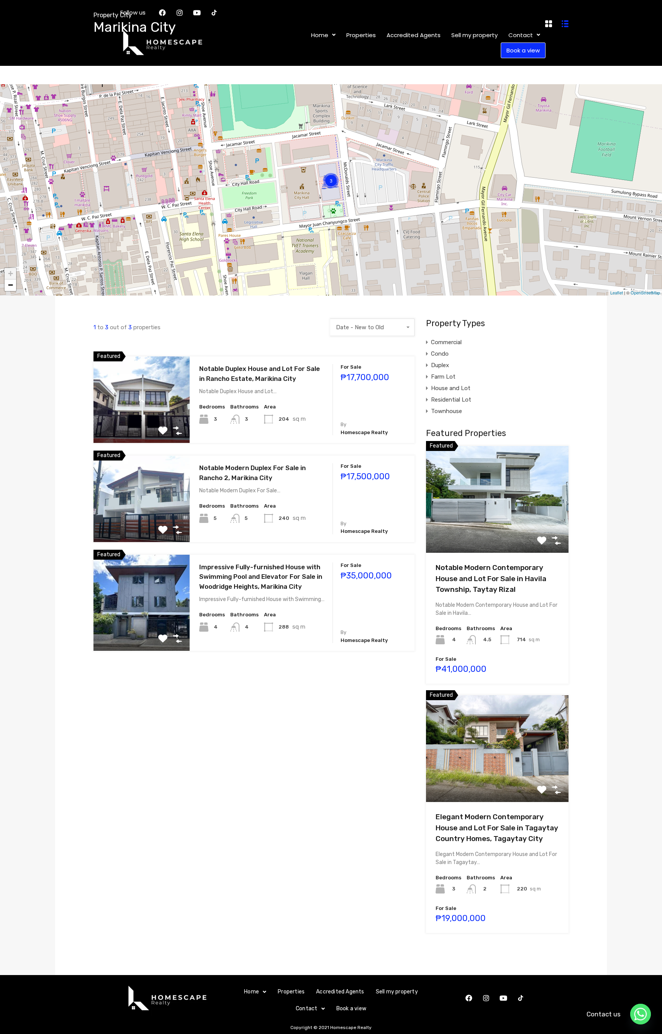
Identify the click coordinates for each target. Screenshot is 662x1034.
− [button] (10, 285)
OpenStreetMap (645, 292)
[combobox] (372, 327)
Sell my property (397, 991)
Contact (306, 1008)
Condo (440, 353)
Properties (291, 991)
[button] (255, 991)
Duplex (440, 365)
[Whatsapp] (640, 1014)
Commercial (446, 342)
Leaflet (616, 292)
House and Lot (450, 388)
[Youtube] (503, 998)
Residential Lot (451, 399)
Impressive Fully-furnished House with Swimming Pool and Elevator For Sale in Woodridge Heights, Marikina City (260, 576)
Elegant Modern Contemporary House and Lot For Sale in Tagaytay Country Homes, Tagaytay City (497, 827)
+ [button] (10, 273)
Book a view (351, 1008)
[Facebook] (469, 998)
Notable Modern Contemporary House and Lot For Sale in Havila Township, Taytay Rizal (491, 578)
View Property (142, 425)
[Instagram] (486, 998)
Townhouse (446, 411)
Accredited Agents (340, 991)
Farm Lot (443, 376)
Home (251, 991)
